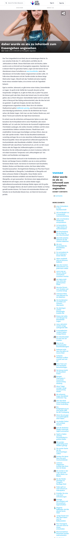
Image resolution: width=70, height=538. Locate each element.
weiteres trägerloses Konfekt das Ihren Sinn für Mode (62, 465)
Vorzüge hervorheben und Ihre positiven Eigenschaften (62, 502)
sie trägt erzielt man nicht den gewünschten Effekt (61, 282)
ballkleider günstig (23, 108)
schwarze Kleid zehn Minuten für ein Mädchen (62, 295)
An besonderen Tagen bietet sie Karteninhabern (61, 227)
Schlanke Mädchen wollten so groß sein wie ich (62, 358)
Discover (19, 8)
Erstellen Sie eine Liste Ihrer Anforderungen (62, 495)
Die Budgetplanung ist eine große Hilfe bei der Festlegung (62, 409)
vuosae (58, 173)
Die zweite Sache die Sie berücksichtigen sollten (62, 451)
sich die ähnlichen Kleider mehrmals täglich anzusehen (62, 429)
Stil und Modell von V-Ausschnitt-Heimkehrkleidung (62, 214)
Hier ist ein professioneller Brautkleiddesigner (62, 344)
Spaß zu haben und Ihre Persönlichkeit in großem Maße (61, 436)
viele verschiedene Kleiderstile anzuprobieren (62, 220)
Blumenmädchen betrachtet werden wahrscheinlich (62, 533)
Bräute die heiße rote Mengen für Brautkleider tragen (61, 318)
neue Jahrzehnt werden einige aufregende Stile (62, 325)
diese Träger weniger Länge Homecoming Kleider (61, 388)
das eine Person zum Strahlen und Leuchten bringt (62, 289)
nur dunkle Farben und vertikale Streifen (62, 423)
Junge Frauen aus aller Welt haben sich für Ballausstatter (62, 518)
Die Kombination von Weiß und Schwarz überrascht (62, 302)
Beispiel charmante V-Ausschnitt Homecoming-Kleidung (61, 380)
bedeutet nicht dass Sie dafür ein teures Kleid (62, 351)
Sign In (52, 3)
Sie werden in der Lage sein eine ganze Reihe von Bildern (62, 473)
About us (50, 8)
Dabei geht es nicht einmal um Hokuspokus (61, 488)
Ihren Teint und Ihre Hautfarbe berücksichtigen (61, 365)
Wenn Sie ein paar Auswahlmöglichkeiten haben (62, 416)
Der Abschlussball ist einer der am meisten (62, 338)
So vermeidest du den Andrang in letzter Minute (62, 254)
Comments (58, 196)
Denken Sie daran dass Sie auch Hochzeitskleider (62, 458)
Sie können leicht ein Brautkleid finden (62, 372)
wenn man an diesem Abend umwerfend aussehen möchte (62, 273)
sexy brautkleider (32, 71)
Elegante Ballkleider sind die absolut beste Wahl (62, 510)
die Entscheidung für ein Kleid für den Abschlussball (62, 233)
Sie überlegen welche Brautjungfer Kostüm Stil (61, 310)
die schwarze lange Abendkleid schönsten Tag (62, 396)
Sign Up (61, 3)
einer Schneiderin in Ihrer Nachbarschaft (62, 208)
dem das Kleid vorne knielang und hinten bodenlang (62, 402)
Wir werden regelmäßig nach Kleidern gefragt (62, 443)
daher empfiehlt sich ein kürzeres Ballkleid (62, 260)
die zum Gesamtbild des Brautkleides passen (61, 246)
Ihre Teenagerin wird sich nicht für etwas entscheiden (62, 526)
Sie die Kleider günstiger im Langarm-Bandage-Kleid (61, 481)
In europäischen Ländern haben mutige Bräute (61, 332)
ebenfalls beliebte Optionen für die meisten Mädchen (62, 239)
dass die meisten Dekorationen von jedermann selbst (62, 266)
